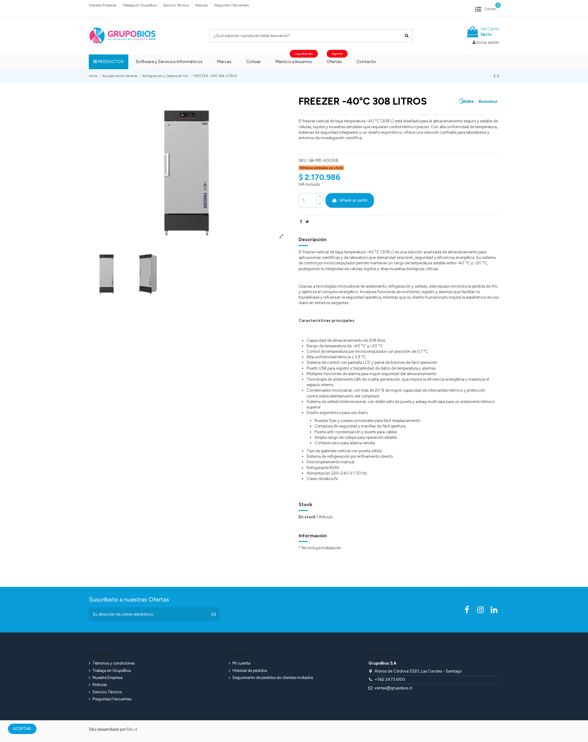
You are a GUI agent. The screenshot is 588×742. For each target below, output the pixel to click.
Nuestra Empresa (103, 5)
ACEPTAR (22, 728)
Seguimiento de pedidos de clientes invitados (272, 677)
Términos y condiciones (113, 663)
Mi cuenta (241, 663)
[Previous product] (495, 76)
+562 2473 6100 (390, 679)
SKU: (303, 160)
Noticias (202, 5)
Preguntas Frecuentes (231, 5)
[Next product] (498, 76)
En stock (307, 517)
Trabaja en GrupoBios (140, 5)
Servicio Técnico (176, 5)
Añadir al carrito (354, 200)
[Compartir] (301, 221)
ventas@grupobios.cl (393, 688)
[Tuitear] (307, 221)
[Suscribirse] (214, 614)
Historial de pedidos (249, 670)
